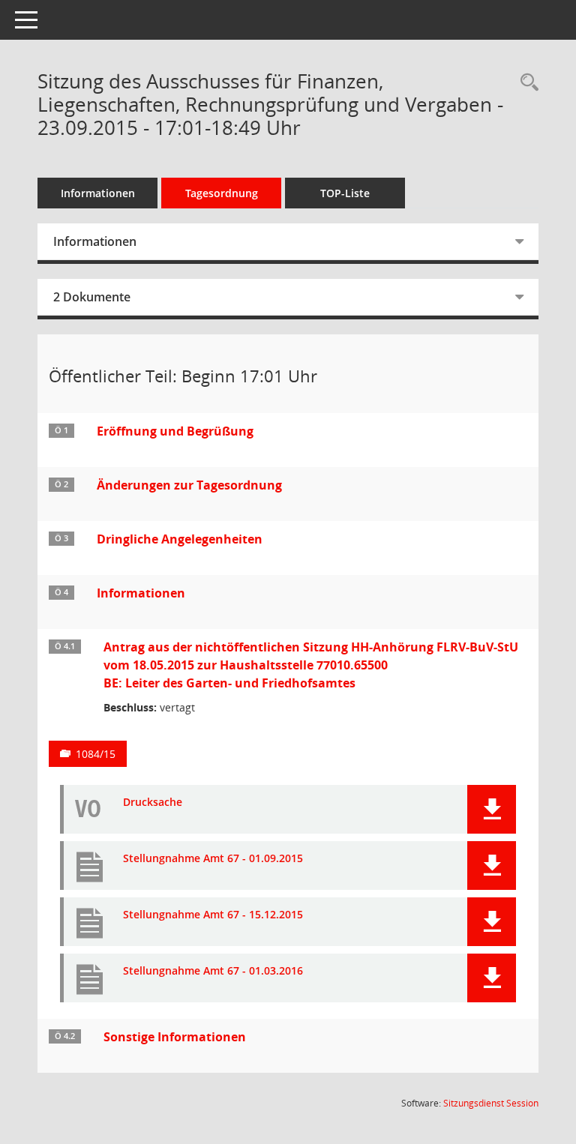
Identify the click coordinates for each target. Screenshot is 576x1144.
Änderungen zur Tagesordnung (189, 485)
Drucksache (152, 802)
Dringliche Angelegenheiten (179, 539)
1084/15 (96, 754)
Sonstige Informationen (175, 1037)
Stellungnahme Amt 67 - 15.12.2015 (213, 915)
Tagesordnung (221, 193)
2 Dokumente (91, 297)
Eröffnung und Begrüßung (175, 431)
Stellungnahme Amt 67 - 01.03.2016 (213, 971)
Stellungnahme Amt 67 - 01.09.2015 (213, 858)
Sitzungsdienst (490, 1103)
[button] (491, 809)
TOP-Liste (345, 193)
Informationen (98, 193)
